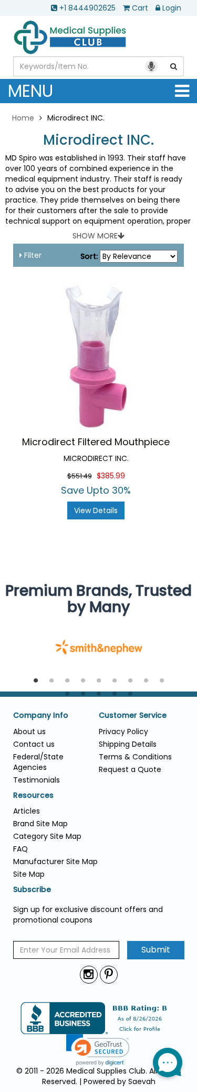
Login (171, 8)
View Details (96, 510)
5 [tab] (99, 681)
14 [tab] (130, 694)
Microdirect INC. (98, 140)
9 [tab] (162, 681)
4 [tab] (83, 681)
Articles (26, 811)
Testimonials (36, 780)
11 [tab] (83, 694)
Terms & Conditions (135, 757)
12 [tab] (99, 694)
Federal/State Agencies (38, 762)
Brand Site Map (40, 823)
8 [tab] (146, 681)
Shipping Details (128, 744)
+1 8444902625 (87, 8)
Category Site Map (47, 836)
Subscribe (32, 890)
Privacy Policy (123, 731)
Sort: (89, 256)
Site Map (29, 874)
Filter (32, 255)
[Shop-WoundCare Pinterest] (109, 974)
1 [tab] (35, 681)
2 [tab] (51, 681)
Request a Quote (130, 769)
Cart (140, 8)
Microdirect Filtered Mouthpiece (96, 441)
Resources (33, 795)
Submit (155, 950)
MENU (30, 91)
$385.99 (111, 475)
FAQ (20, 849)
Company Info (40, 715)
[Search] (174, 66)
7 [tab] (130, 681)
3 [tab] (67, 681)
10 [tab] (67, 694)
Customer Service (133, 715)
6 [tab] (114, 681)
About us (29, 731)
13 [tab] (114, 694)
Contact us (34, 744)
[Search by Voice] (151, 66)
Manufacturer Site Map (55, 861)
